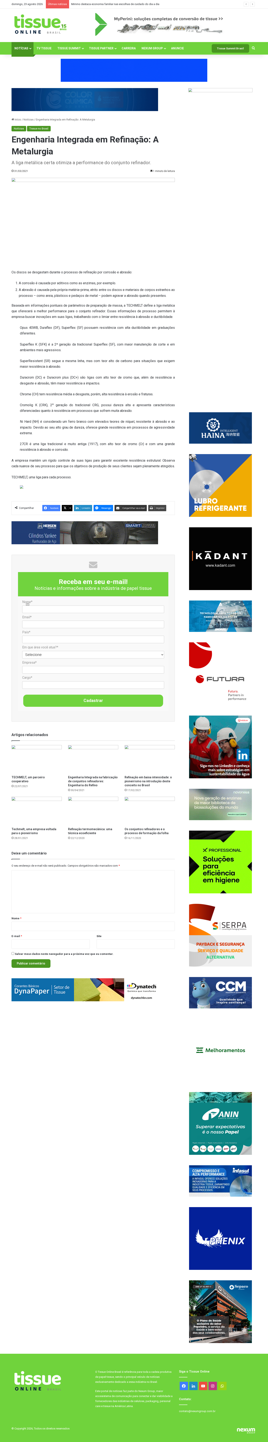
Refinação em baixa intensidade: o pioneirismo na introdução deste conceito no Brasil (148, 781)
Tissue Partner (101, 48)
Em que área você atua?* (40, 647)
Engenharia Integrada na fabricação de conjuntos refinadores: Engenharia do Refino (93, 781)
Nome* (27, 602)
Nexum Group (152, 48)
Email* (27, 617)
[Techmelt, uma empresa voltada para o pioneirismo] (37, 811)
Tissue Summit (69, 48)
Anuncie (177, 48)
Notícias (21, 48)
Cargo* (27, 678)
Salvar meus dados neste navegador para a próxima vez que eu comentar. (64, 953)
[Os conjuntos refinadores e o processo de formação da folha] (150, 811)
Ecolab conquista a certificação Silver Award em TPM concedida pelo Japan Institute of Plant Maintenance (135, 4)
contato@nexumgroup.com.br (197, 1411)
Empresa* (29, 663)
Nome (16, 918)
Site (99, 936)
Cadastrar (93, 700)
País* (26, 632)
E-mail (17, 936)
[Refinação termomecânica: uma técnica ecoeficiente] (93, 811)
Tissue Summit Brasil (230, 48)
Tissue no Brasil (38, 128)
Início (17, 119)
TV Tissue (44, 48)
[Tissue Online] (40, 24)
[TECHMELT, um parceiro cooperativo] (37, 759)
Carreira (129, 48)
